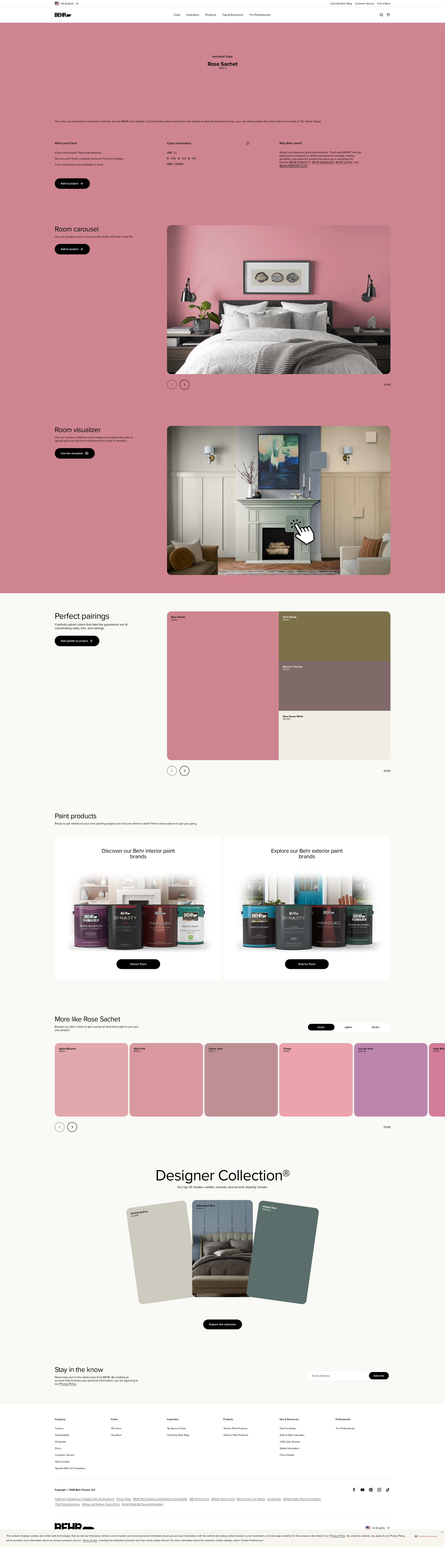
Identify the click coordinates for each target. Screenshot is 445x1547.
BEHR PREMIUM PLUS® (293, 166)
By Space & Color (176, 1428)
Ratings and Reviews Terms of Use (101, 1504)
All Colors (116, 1428)
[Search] (381, 15)
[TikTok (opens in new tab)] (387, 1490)
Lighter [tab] (348, 1027)
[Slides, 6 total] (278, 299)
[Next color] (72, 1127)
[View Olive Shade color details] (334, 636)
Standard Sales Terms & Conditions (302, 1499)
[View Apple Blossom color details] (91, 1080)
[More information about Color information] (248, 143)
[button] (426, 1536)
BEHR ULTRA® (344, 162)
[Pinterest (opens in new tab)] (371, 1490)
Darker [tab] (375, 1027)
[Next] (184, 385)
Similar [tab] (321, 1027)
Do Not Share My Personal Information (142, 1504)
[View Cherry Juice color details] (241, 1080)
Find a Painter (287, 1455)
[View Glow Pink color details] (166, 1080)
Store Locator (62, 1461)
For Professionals (345, 1428)
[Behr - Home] (74, 1528)
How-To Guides (288, 1428)
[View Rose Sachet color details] (223, 685)
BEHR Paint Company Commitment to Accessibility (160, 1499)
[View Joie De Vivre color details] (391, 1080)
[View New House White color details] (334, 735)
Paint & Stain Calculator (292, 1435)
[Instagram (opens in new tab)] (379, 1490)
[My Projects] (388, 15)
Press (58, 1448)
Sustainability (62, 1435)
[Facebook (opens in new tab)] (354, 1490)
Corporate (60, 1441)
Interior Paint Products (236, 1428)
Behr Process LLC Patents (251, 1499)
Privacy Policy (67, 1384)
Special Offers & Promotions (70, 1468)
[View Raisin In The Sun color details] (334, 686)
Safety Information (289, 1448)
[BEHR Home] (63, 15)
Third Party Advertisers (67, 1504)
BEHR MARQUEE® (323, 162)
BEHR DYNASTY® (300, 162)
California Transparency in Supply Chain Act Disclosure (84, 1499)
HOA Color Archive (290, 1441)
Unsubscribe (274, 1499)
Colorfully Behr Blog (178, 1435)
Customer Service (64, 1455)
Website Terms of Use (223, 1499)
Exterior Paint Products (236, 1435)
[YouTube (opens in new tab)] (362, 1490)
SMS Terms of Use (199, 1499)
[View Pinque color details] (316, 1080)
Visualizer (116, 1435)
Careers (59, 1428)
